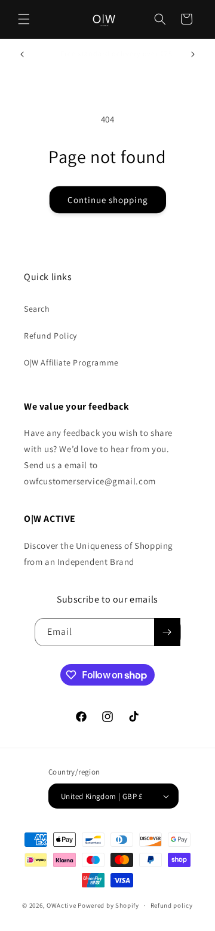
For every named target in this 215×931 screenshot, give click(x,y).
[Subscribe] (167, 632)
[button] (24, 19)
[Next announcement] (193, 54)
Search (37, 308)
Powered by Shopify (108, 905)
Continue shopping (107, 199)
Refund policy (171, 905)
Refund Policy (50, 335)
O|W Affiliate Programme (71, 362)
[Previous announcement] (22, 54)
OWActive (61, 905)
